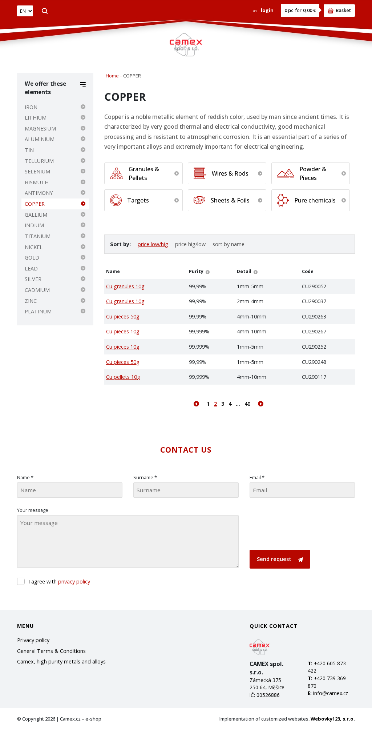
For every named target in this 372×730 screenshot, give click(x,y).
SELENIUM (37, 171)
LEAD (31, 268)
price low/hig (153, 244)
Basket (343, 10)
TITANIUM (37, 236)
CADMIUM (37, 289)
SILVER (33, 279)
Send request (275, 558)
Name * (25, 477)
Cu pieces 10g (123, 331)
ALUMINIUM (39, 139)
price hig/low (190, 244)
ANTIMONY (39, 192)
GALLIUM (36, 214)
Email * (257, 477)
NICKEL (34, 247)
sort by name (228, 244)
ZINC (31, 300)
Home (112, 76)
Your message (32, 510)
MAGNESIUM (40, 128)
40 (247, 403)
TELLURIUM (39, 160)
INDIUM (34, 225)
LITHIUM (35, 117)
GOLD (32, 257)
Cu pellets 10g (123, 376)
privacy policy (74, 581)
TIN (29, 150)
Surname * (145, 477)
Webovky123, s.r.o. (333, 718)
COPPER (35, 203)
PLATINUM (38, 311)
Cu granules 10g (125, 286)
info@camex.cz (330, 693)
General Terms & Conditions (51, 650)
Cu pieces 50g (123, 316)
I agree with (59, 581)
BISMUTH (37, 182)
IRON (31, 107)
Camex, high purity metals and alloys (61, 661)
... (238, 403)
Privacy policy (33, 640)
